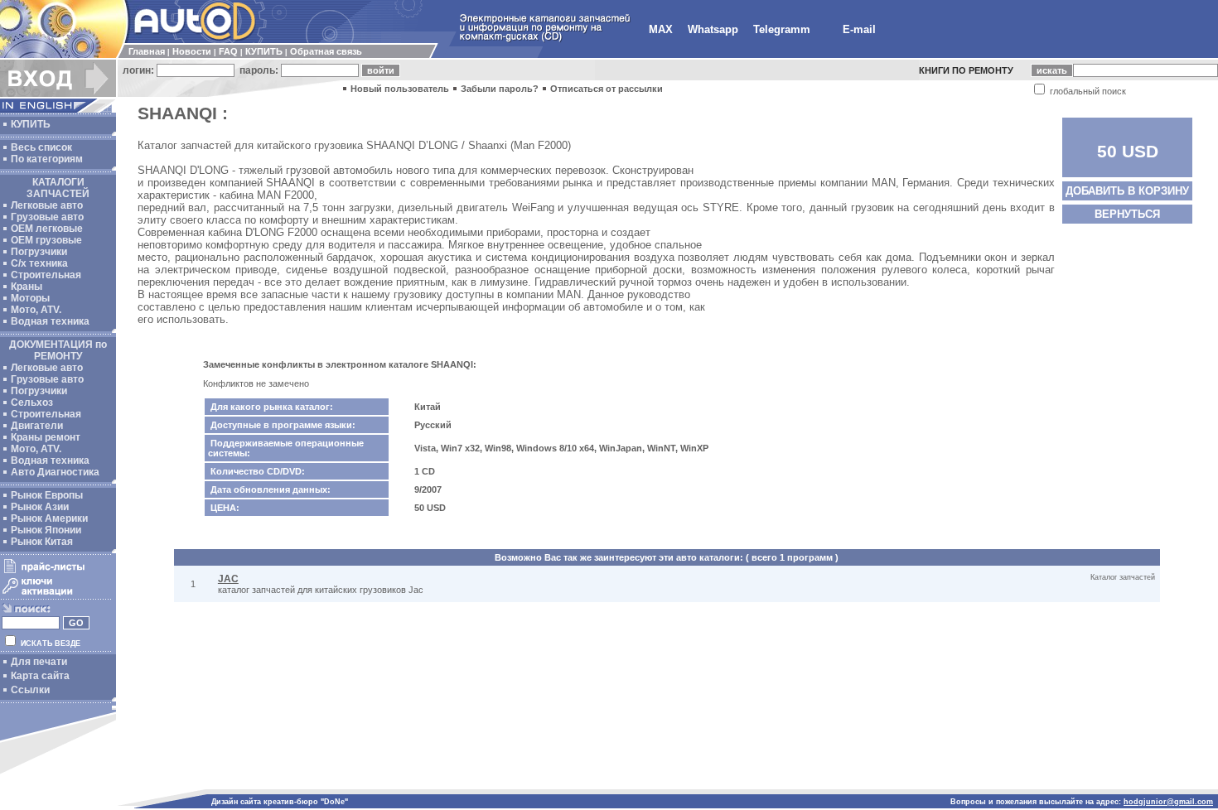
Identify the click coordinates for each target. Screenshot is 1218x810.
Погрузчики (39, 252)
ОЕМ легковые (47, 228)
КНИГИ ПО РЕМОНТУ (966, 70)
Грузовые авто (47, 217)
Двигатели (37, 426)
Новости (191, 51)
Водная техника (50, 321)
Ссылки (30, 690)
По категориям (47, 159)
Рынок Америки (49, 518)
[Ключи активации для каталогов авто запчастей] (56, 594)
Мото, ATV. (36, 310)
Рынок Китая (42, 541)
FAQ (228, 51)
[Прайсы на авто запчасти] (56, 572)
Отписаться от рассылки (606, 89)
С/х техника (39, 263)
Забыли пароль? (500, 89)
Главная (146, 51)
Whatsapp (713, 29)
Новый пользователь (399, 89)
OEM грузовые (46, 240)
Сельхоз (32, 402)
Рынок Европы (47, 495)
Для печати (39, 662)
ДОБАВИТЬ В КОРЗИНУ (1127, 191)
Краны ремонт (45, 437)
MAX (661, 29)
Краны (26, 286)
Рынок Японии (46, 530)
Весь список (41, 147)
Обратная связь (326, 51)
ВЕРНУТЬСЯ (1127, 214)
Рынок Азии (40, 507)
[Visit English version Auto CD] (58, 109)
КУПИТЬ (264, 51)
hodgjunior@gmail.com (1168, 802)
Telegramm (781, 29)
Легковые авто (47, 205)
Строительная (46, 275)
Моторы (30, 298)
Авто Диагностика (55, 472)
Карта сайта (40, 676)
